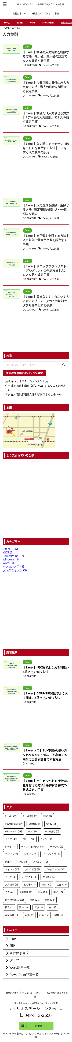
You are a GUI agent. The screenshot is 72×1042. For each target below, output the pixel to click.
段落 (34, 899)
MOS (47, 816)
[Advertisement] (36, 179)
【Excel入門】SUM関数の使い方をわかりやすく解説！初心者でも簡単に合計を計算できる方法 (45, 755)
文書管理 (25, 892)
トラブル (30, 854)
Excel (20, 22)
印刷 (46, 884)
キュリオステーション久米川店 (36, 1008)
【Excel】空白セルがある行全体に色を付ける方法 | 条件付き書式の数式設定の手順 (46, 785)
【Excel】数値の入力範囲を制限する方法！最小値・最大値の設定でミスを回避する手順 (46, 56)
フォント (12, 869)
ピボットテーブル (16, 861)
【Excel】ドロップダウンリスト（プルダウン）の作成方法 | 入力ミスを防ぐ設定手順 (45, 270)
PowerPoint (48, 22)
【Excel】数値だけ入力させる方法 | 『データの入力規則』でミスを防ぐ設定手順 (46, 117)
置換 (38, 907)
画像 (50, 899)
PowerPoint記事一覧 (24, 975)
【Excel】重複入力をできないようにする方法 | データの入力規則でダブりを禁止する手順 (46, 301)
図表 (9, 892)
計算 (44, 914)
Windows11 (13, 831)
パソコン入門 (51, 854)
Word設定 (52, 831)
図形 (62, 884)
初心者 (30, 884)
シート (10, 846)
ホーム (7, 22)
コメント (46, 839)
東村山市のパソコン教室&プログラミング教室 (36, 1003)
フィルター (40, 861)
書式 (58, 892)
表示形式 (12, 914)
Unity (51, 823)
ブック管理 (32, 869)
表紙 (29, 914)
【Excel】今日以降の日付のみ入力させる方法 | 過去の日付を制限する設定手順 (46, 87)
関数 (59, 914)
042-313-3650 (37, 1015)
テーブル (56, 846)
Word (32, 22)
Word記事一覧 (19, 967)
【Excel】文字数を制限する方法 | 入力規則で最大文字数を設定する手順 (45, 240)
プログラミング (55, 869)
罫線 (24, 907)
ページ (10, 877)
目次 (9, 907)
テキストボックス (32, 846)
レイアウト (29, 877)
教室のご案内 (12, 993)
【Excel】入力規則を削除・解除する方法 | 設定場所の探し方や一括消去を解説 (46, 210)
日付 (43, 892)
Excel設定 (30, 816)
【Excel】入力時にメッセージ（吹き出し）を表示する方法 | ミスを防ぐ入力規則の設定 (46, 148)
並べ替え (48, 877)
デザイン (11, 854)
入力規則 (54, 65)
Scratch (34, 823)
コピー (29, 839)
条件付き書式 (14, 899)
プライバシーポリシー (32, 993)
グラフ (11, 839)
